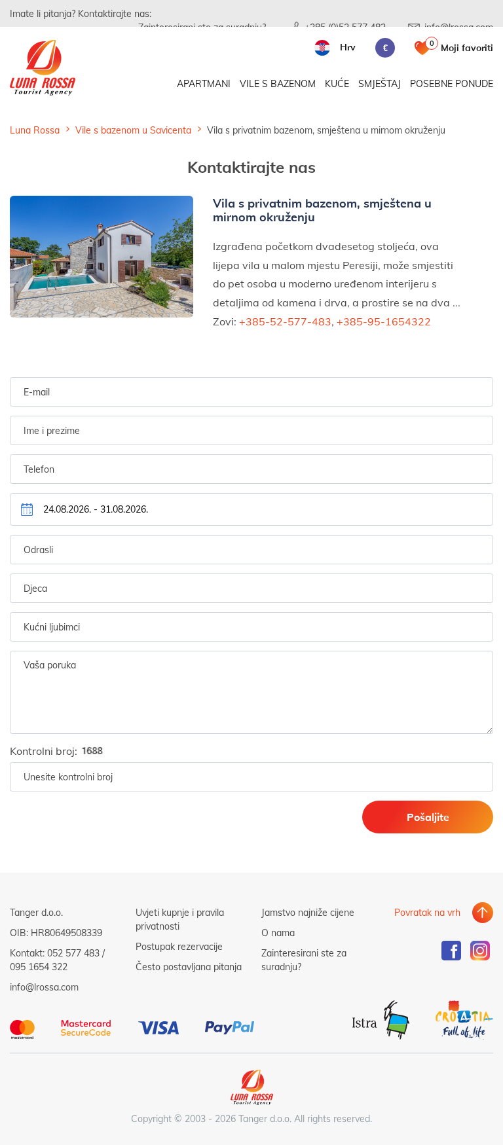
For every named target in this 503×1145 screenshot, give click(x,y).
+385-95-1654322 (384, 321)
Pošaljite (428, 817)
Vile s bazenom (278, 83)
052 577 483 (73, 953)
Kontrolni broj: (45, 750)
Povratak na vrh (427, 912)
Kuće (337, 83)
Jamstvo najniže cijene (307, 912)
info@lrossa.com (44, 987)
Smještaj (379, 83)
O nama (278, 932)
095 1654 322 (38, 966)
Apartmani (204, 83)
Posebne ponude (451, 83)
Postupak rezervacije (179, 946)
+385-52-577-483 (285, 321)
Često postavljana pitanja (189, 966)
